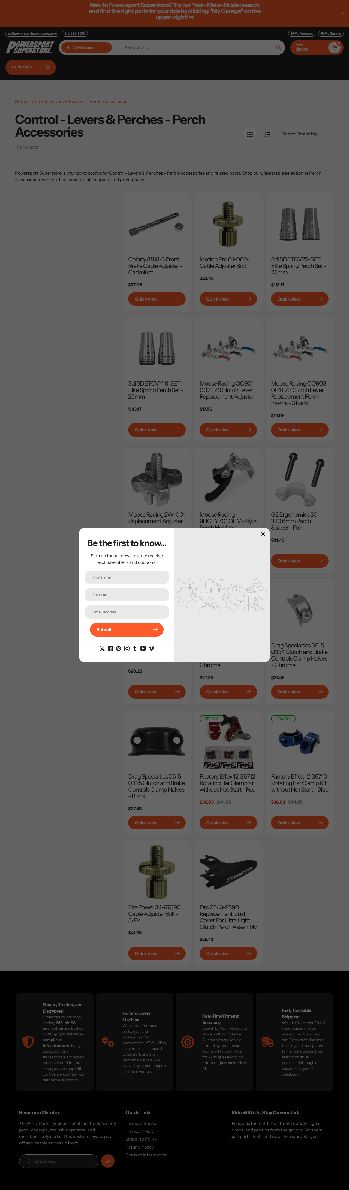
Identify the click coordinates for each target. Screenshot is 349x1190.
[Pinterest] (118, 648)
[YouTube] (143, 648)
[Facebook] (110, 648)
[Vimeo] (151, 648)
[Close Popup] (263, 534)
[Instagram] (127, 648)
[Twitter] (102, 648)
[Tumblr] (135, 648)
